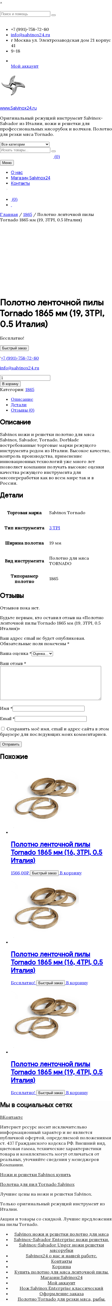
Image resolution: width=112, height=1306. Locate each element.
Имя (6, 708)
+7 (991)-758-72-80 (20, 358)
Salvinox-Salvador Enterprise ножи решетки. (61, 1239)
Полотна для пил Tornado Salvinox (37, 1184)
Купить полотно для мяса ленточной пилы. (61, 1272)
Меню (7, 163)
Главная (9, 214)
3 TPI (54, 527)
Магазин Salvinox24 (30, 178)
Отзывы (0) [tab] (22, 410)
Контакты (20, 183)
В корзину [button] (71, 872)
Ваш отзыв (13, 663)
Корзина (61, 1266)
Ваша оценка (16, 653)
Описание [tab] (22, 399)
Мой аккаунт (25, 66)
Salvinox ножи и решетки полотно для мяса (61, 1234)
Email (7, 718)
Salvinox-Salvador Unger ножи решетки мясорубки (61, 1247)
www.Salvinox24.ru (18, 108)
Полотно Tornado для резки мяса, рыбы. (61, 1299)
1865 (27, 214)
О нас (17, 172)
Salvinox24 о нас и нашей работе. (61, 1255)
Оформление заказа (61, 1293)
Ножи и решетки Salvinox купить (35, 1174)
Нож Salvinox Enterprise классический (61, 1288)
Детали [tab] (19, 404)
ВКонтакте (11, 1117)
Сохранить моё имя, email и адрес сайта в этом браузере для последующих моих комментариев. (54, 731)
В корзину (10, 384)
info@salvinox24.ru (19, 367)
